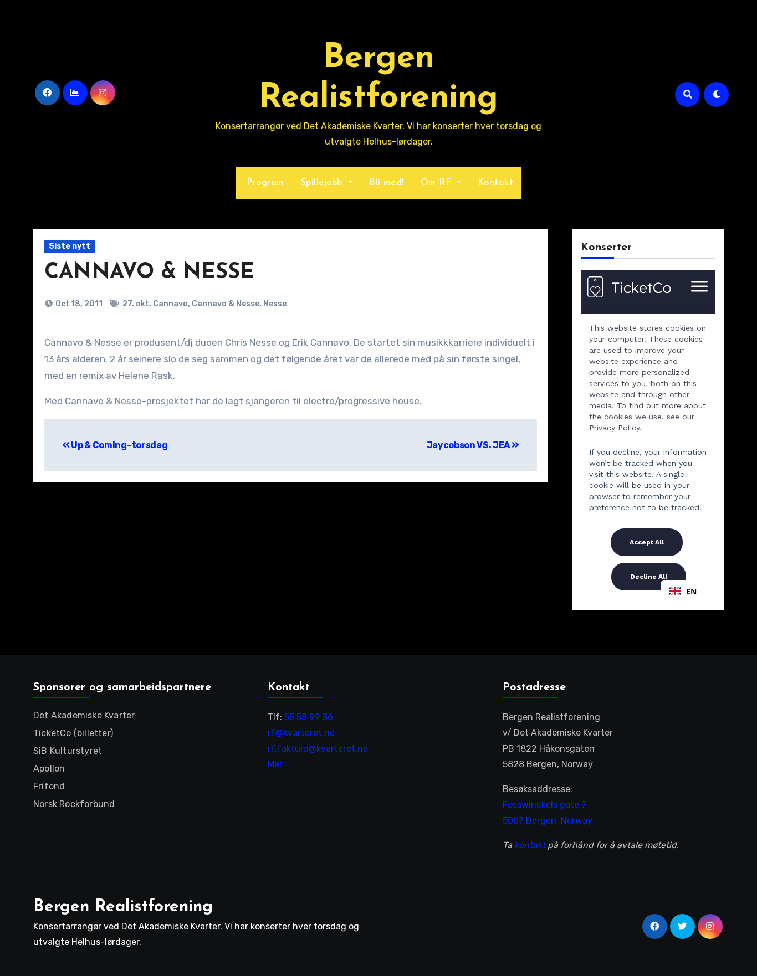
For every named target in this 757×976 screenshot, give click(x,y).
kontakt (529, 845)
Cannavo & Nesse (225, 304)
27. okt (135, 304)
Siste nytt (69, 246)
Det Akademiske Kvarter (84, 715)
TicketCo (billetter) (73, 733)
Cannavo (170, 304)
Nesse (275, 304)
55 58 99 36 (308, 717)
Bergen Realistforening (123, 907)
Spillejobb (323, 182)
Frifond (49, 786)
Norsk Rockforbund (74, 804)
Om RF (437, 182)
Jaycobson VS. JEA (469, 445)
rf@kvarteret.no (301, 732)
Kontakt (496, 182)
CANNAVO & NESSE (149, 273)
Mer (275, 764)
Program (264, 182)
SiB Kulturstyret (67, 751)
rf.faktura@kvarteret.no (318, 748)
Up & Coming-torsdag (118, 445)
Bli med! (386, 182)
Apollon (49, 768)
